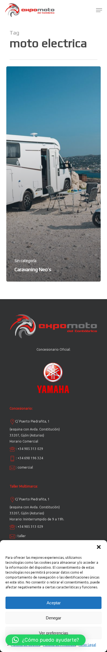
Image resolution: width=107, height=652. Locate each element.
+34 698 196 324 (30, 458)
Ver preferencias (53, 633)
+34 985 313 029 (30, 448)
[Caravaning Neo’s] (53, 174)
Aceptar (54, 602)
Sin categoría (25, 261)
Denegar (53, 618)
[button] (99, 547)
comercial (25, 467)
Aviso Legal (87, 645)
